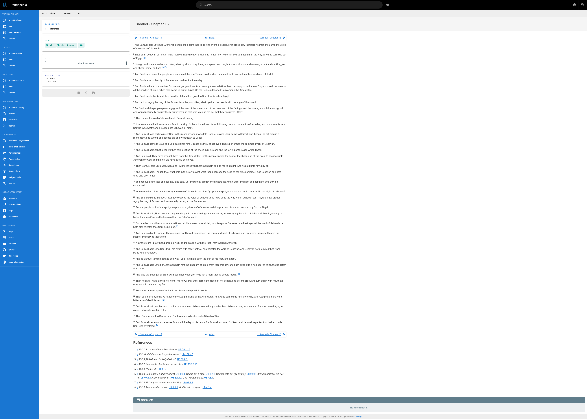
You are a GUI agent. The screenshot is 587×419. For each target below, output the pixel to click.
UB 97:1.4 (146, 377)
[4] (196, 216)
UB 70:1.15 (184, 349)
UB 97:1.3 (188, 382)
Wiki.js (359, 416)
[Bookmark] (78, 93)
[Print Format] (93, 93)
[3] (166, 67)
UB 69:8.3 (182, 359)
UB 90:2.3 (163, 369)
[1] (145, 58)
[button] (574, 5)
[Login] (582, 5)
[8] (157, 325)
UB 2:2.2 (251, 374)
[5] (177, 226)
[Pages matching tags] (81, 45)
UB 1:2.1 (210, 374)
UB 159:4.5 (187, 354)
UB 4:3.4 (180, 374)
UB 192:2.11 (190, 364)
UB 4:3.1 (208, 377)
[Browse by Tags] (387, 5)
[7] (163, 300)
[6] (239, 274)
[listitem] (85, 29)
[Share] (86, 93)
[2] (163, 67)
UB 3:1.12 (176, 377)
